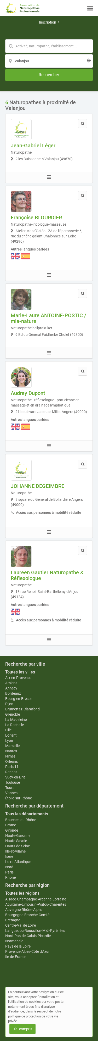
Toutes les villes (20, 672)
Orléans (11, 761)
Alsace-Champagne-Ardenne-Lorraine (35, 899)
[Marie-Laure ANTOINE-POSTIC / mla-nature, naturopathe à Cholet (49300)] (21, 299)
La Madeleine (16, 719)
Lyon (9, 740)
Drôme (10, 825)
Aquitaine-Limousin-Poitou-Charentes (35, 904)
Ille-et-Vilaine (15, 851)
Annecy (11, 688)
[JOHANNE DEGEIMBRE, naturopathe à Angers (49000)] (21, 470)
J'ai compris (22, 1029)
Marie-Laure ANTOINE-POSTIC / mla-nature (48, 318)
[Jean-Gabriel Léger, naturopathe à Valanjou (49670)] (21, 129)
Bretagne (12, 920)
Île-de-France (15, 957)
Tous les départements (26, 813)
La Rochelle (14, 725)
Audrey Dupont (28, 393)
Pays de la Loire (18, 946)
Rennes (11, 772)
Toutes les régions (22, 893)
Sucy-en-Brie (15, 777)
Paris (9, 872)
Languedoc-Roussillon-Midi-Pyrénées (35, 930)
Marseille (12, 746)
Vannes (11, 793)
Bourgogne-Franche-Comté (27, 915)
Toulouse (12, 782)
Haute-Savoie (16, 841)
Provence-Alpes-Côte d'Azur (27, 951)
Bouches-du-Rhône (20, 820)
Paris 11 (12, 767)
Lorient (11, 735)
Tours (9, 788)
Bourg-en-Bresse (18, 699)
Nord (9, 867)
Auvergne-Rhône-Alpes (23, 910)
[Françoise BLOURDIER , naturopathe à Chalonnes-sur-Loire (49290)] (21, 201)
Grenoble (12, 714)
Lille (8, 730)
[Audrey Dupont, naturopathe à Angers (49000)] (21, 377)
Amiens (11, 683)
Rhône (10, 877)
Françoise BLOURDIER (36, 217)
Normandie (14, 941)
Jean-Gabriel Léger (33, 145)
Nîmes (10, 756)
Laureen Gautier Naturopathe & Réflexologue (47, 575)
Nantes (11, 751)
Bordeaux (13, 693)
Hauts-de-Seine (17, 846)
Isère (9, 856)
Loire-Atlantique (18, 862)
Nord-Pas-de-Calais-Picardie (28, 936)
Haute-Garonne (17, 835)
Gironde (11, 830)
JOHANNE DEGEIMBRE (37, 486)
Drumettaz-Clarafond (22, 709)
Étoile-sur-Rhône (18, 798)
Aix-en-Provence (18, 678)
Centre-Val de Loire (20, 925)
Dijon (9, 704)
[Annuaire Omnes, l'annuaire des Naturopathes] (22, 8)
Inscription (47, 22)
